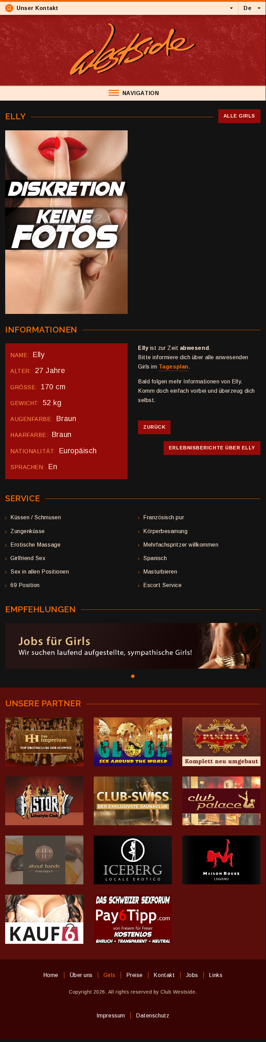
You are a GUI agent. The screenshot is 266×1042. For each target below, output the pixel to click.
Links (215, 975)
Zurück (154, 427)
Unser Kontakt (37, 8)
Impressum (111, 1015)
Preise (134, 975)
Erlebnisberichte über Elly (212, 447)
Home (50, 975)
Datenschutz (152, 1015)
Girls (109, 975)
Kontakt (164, 975)
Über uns (81, 975)
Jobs (192, 975)
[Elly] (66, 222)
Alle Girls (239, 116)
